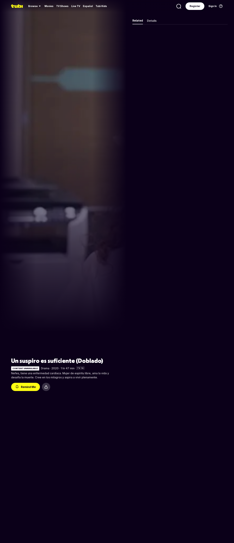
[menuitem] (35, 6)
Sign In (212, 6)
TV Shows (62, 6)
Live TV (75, 6)
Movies (49, 6)
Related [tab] (137, 20)
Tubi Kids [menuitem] (101, 6)
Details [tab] (152, 20)
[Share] (46, 387)
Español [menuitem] (88, 6)
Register (195, 6)
